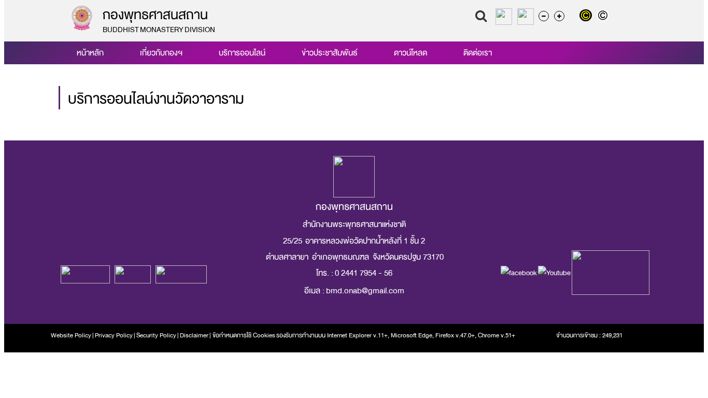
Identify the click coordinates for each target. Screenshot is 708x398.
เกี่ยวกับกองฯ (161, 53)
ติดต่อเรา (477, 53)
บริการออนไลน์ (242, 53)
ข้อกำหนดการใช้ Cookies (244, 335)
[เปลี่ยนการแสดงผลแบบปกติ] (604, 16)
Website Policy (71, 335)
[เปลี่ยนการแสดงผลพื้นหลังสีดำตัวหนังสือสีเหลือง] (588, 16)
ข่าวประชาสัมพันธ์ (330, 53)
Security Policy (156, 335)
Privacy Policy (114, 335)
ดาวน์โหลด (410, 53)
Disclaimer (194, 335)
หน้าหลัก (90, 53)
